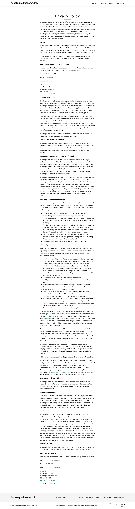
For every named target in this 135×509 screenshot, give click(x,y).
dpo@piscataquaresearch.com (55, 81)
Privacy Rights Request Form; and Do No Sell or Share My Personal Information (76, 505)
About (98, 497)
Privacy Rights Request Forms (57, 316)
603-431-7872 (49, 77)
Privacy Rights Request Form (49, 314)
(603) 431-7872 (60, 498)
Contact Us (107, 497)
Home (81, 497)
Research (89, 497)
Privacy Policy (119, 497)
